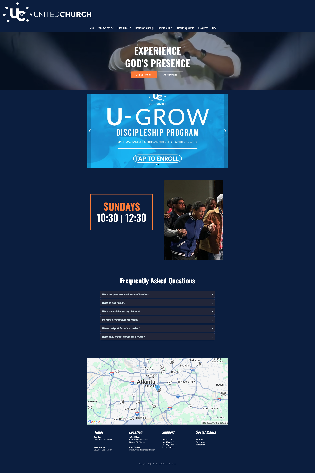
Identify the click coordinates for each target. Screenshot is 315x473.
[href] (157, 391)
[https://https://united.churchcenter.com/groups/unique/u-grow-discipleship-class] (157, 131)
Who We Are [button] (104, 28)
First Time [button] (123, 28)
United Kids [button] (164, 28)
